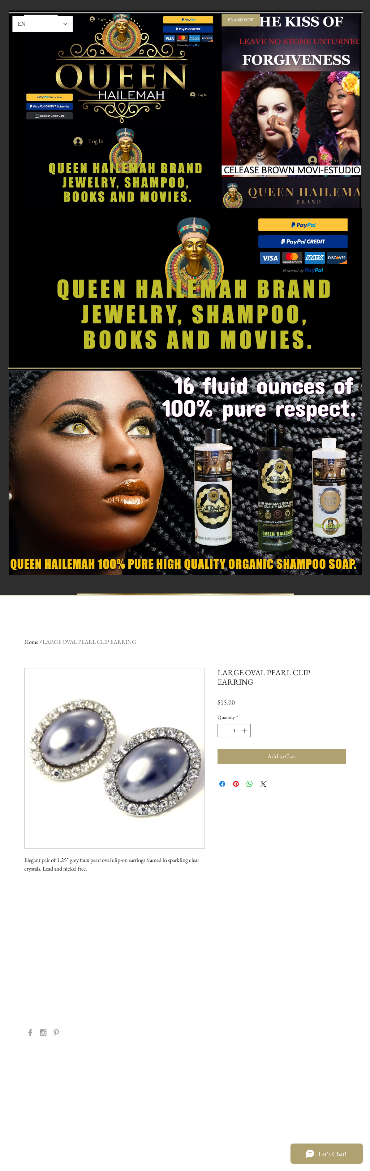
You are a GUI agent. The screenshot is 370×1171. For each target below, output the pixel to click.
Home (31, 642)
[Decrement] (223, 730)
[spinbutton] (234, 730)
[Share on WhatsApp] (249, 784)
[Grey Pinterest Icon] (56, 1032)
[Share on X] (263, 784)
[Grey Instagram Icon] (43, 1032)
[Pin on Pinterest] (236, 784)
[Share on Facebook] (222, 784)
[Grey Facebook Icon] (30, 1032)
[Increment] (245, 730)
